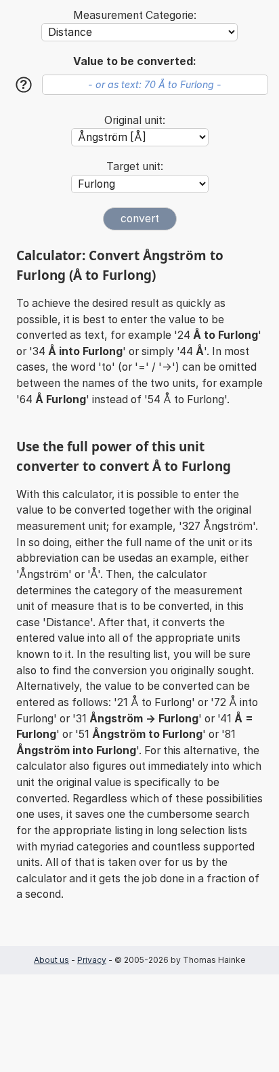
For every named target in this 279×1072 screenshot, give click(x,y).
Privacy (91, 960)
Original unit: (134, 120)
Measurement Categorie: (134, 15)
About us (51, 960)
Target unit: (134, 166)
